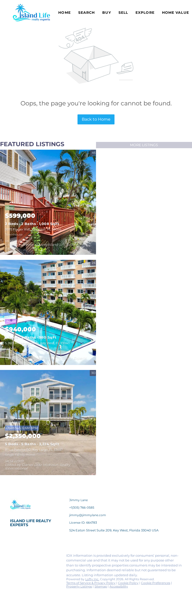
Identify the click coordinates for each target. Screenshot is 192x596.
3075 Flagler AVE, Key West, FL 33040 (33, 229)
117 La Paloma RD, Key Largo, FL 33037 (34, 450)
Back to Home (96, 119)
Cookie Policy (128, 583)
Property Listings (79, 586)
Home (64, 12)
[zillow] (44, 557)
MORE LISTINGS (144, 145)
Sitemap (100, 586)
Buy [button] (106, 12)
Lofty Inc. (92, 579)
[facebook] (14, 557)
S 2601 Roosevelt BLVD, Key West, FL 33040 (37, 343)
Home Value (175, 12)
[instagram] (54, 557)
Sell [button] (123, 12)
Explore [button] (145, 12)
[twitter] (34, 557)
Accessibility (119, 586)
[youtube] (14, 567)
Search (86, 12)
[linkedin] (24, 557)
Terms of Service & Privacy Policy (91, 583)
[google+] (24, 567)
